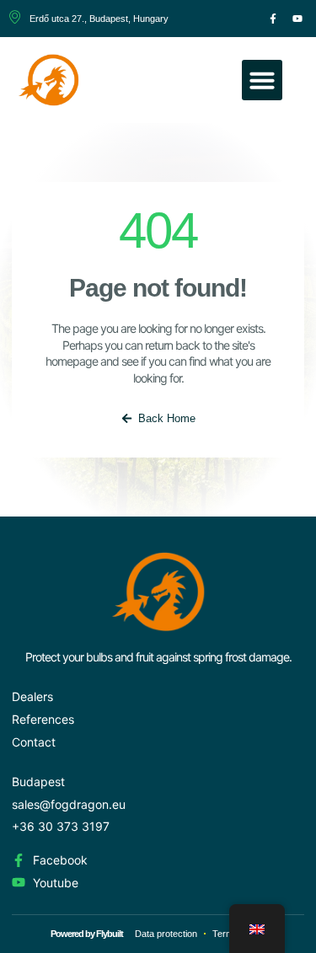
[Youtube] (297, 18)
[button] (262, 80)
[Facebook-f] (273, 18)
